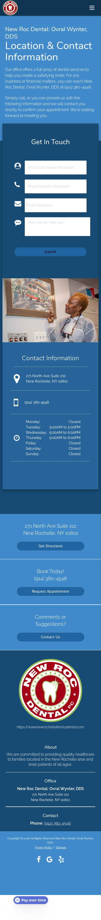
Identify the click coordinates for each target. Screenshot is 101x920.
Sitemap (61, 847)
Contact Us (50, 637)
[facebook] (38, 859)
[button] (93, 7)
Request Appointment (50, 591)
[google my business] (49, 859)
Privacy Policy (43, 847)
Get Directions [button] (50, 546)
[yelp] (61, 859)
